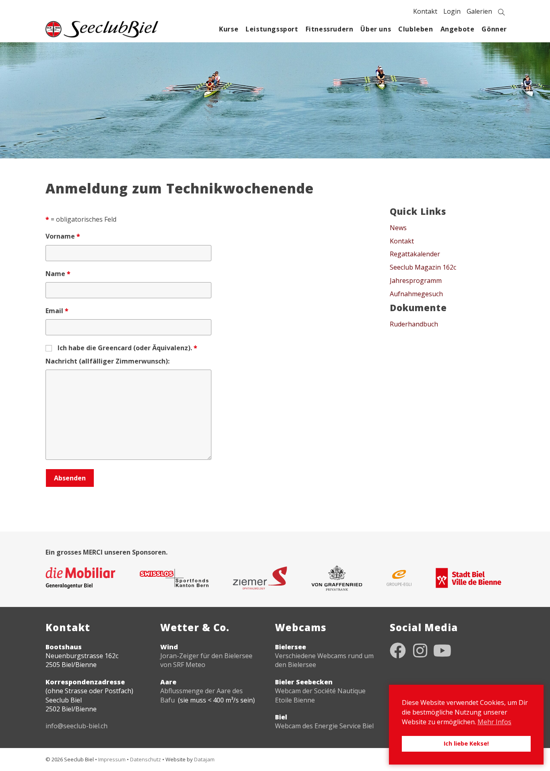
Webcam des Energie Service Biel (324, 725)
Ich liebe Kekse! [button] (466, 743)
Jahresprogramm (416, 280)
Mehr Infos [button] (494, 721)
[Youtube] (442, 650)
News (398, 227)
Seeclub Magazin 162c (423, 267)
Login (452, 11)
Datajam (204, 759)
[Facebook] (398, 650)
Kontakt (425, 11)
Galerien (479, 11)
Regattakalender (415, 253)
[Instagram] (420, 650)
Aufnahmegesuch (416, 293)
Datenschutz (145, 759)
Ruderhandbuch (414, 324)
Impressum (112, 759)
